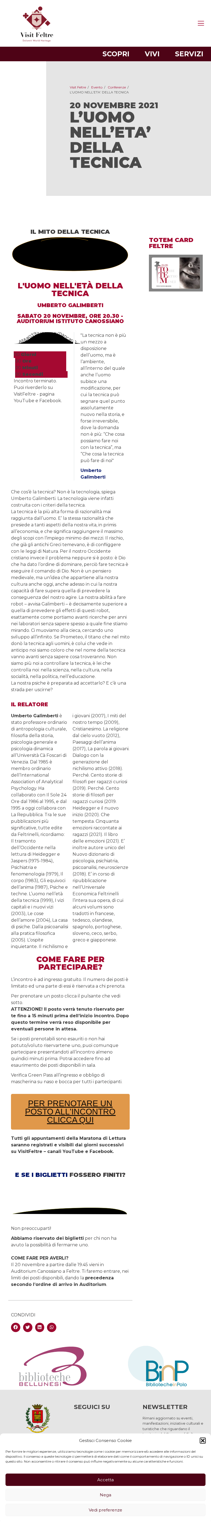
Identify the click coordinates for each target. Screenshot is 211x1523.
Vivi (152, 54)
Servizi (189, 54)
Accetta (105, 1479)
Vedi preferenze (105, 1510)
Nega (105, 1494)
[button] (203, 1440)
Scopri (115, 54)
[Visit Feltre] (36, 94)
